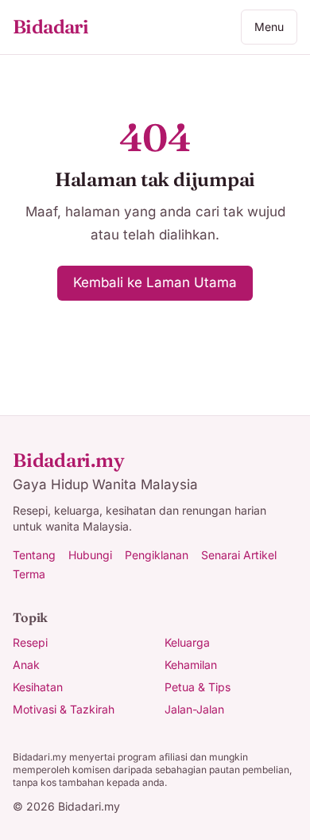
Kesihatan (38, 687)
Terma (29, 574)
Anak (26, 664)
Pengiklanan (156, 555)
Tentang (34, 555)
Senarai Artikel (239, 555)
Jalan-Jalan (194, 709)
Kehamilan (191, 664)
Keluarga (187, 642)
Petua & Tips (198, 687)
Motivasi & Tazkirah (63, 709)
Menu (269, 26)
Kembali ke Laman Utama (155, 282)
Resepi (30, 642)
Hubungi (90, 555)
